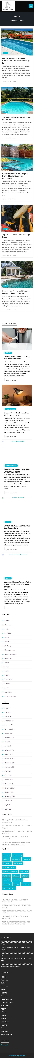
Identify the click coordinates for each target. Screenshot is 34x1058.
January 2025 (9, 754)
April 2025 (8, 746)
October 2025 (9, 733)
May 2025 (8, 742)
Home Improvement (11, 465)
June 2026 (8, 712)
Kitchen (8, 521)
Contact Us (5, 1045)
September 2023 (10, 796)
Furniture (7, 641)
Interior (8, 578)
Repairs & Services (10, 696)
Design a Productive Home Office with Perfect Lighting (16, 414)
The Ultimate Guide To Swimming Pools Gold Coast (16, 118)
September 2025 (10, 737)
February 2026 (9, 720)
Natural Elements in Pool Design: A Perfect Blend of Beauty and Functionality (15, 176)
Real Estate (8, 692)
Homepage (14, 21)
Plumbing (8, 352)
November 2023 (9, 788)
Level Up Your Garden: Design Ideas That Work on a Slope (17, 470)
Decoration (8, 625)
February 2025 (9, 750)
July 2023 (8, 805)
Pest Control (8, 679)
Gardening (8, 646)
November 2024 (9, 763)
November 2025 (9, 729)
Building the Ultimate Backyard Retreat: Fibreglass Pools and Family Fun (15, 60)
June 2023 (8, 809)
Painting (7, 675)
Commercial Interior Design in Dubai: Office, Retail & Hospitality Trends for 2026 (17, 584)
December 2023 (9, 784)
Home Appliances (10, 409)
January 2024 (9, 779)
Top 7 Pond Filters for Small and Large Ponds (16, 236)
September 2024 (10, 767)
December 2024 (9, 758)
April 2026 (8, 716)
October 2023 (9, 792)
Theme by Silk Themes (17, 1055)
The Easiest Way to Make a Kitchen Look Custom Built (17, 527)
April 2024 (8, 775)
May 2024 (8, 771)
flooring (7, 637)
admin (14, 81)
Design (7, 629)
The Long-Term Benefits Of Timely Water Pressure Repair (16, 357)
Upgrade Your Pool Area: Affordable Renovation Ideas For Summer (15, 292)
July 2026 (8, 708)
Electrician (8, 633)
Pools (5, 52)
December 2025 (9, 725)
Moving (7, 671)
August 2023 (9, 800)
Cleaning (7, 620)
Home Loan (8, 658)
